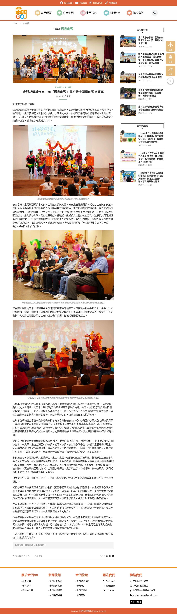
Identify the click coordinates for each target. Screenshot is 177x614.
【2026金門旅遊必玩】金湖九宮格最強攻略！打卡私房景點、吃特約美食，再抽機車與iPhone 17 (151, 157)
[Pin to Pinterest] (110, 556)
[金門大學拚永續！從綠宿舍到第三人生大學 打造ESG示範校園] (128, 41)
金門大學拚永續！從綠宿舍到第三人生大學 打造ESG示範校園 (150, 40)
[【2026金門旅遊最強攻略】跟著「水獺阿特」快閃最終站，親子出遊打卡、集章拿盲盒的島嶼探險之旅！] (128, 137)
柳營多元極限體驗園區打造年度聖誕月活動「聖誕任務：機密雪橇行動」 (150, 93)
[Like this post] (101, 556)
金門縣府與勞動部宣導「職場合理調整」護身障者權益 (150, 108)
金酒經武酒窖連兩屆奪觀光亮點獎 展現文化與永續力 (150, 75)
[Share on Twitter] (107, 556)
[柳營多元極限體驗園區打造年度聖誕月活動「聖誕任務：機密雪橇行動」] (128, 93)
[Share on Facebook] (104, 556)
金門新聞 (46, 12)
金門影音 (114, 12)
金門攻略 (91, 12)
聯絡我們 (138, 12)
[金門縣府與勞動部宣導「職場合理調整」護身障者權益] (128, 110)
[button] (155, 13)
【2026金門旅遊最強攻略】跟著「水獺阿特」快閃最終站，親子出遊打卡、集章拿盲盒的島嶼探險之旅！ (151, 137)
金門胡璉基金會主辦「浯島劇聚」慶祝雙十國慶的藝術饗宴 (63, 92)
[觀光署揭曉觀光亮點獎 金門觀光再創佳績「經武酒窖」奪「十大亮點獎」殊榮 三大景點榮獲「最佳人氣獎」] (128, 58)
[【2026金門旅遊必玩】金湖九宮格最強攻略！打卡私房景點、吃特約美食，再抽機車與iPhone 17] (128, 157)
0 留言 (39, 556)
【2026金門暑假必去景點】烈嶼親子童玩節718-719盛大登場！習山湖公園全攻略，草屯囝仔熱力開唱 (151, 177)
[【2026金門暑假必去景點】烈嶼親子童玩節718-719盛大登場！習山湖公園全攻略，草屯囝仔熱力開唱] (128, 176)
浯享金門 (68, 12)
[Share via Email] (113, 556)
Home (15, 23)
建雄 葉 (67, 96)
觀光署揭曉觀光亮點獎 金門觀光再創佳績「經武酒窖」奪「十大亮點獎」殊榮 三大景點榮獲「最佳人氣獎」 (151, 58)
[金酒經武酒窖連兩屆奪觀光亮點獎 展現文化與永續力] (128, 78)
